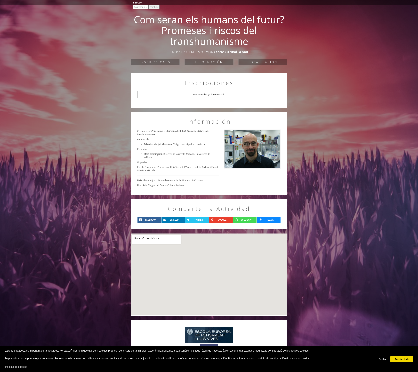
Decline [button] (383, 359)
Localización (263, 62)
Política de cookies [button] (16, 366)
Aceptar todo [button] (402, 359)
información (209, 62)
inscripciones (155, 62)
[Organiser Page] (209, 334)
